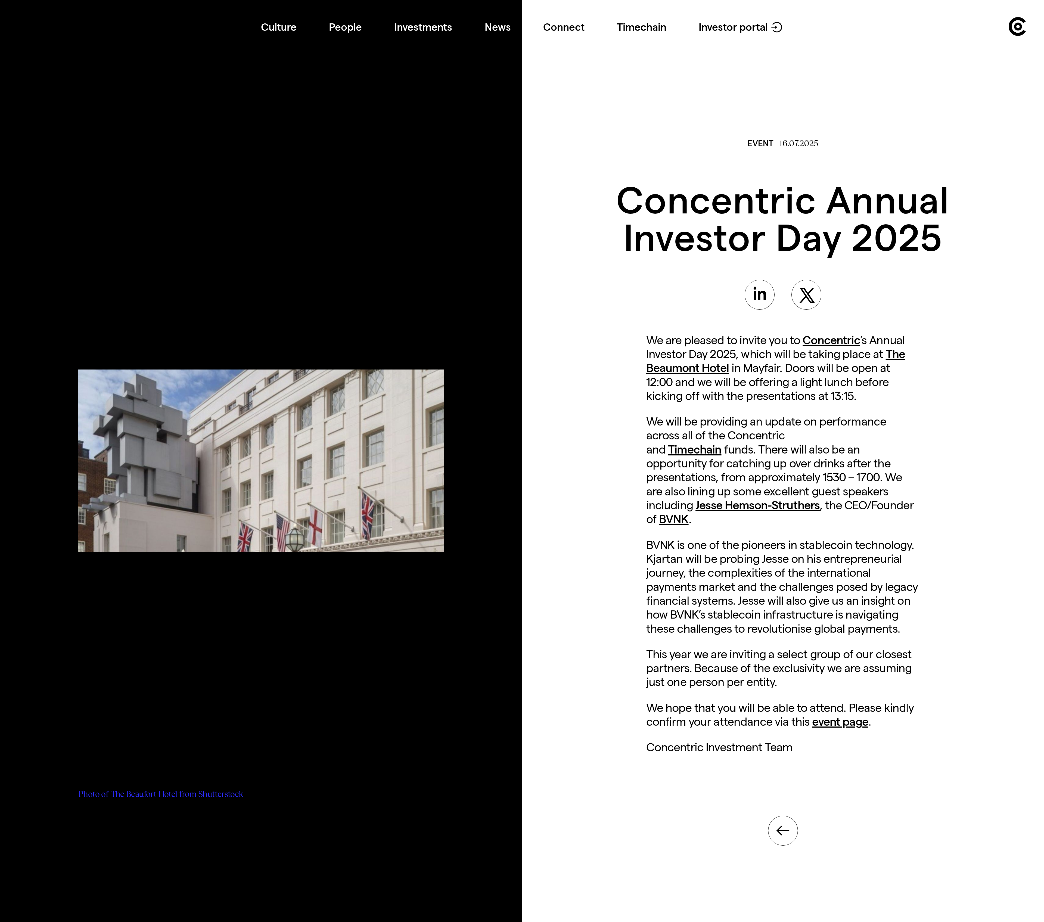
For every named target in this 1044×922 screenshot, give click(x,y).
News (498, 27)
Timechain (641, 27)
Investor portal (733, 27)
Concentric (831, 340)
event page (840, 721)
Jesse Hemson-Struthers (757, 505)
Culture (279, 27)
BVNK (674, 519)
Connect (564, 27)
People (345, 27)
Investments (423, 27)
